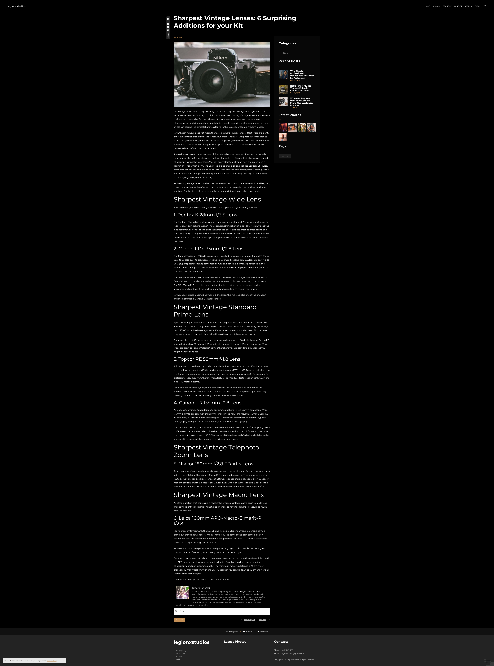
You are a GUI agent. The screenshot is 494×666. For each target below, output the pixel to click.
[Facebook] (180, 611)
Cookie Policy (52, 661)
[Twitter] (183, 611)
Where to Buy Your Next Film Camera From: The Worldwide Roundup (302, 102)
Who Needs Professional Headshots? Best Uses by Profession (302, 74)
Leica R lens (258, 558)
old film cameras (258, 330)
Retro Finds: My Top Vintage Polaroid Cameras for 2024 (301, 88)
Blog (285, 53)
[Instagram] (176, 611)
